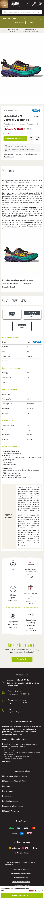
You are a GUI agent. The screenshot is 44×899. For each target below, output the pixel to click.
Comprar (30, 22)
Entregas (6, 786)
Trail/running (27, 283)
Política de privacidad (21, 877)
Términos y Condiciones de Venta (21, 873)
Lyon (24, 739)
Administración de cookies (21, 881)
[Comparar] (37, 138)
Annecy (5, 739)
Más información (9, 157)
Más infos (6, 761)
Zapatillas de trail (8, 287)
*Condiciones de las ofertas (20, 869)
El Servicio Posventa (10, 811)
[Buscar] (40, 10)
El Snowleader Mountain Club (14, 781)
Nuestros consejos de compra (14, 776)
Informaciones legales (22, 886)
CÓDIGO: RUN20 (17, 22)
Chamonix (15, 739)
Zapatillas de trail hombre (12, 30)
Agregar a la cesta (15, 138)
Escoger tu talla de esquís (12, 806)
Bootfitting (6, 796)
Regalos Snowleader (10, 801)
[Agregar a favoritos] (31, 138)
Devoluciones (7, 791)
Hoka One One (10, 110)
